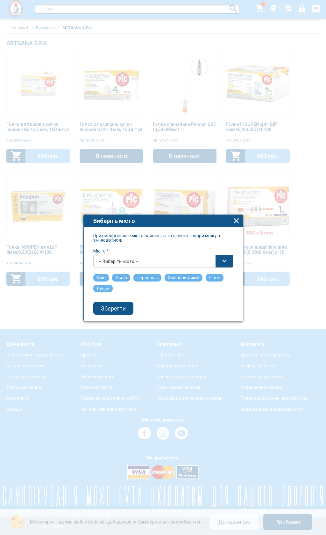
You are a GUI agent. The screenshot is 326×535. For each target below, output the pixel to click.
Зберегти (113, 308)
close (236, 220)
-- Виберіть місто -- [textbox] (118, 261)
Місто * (101, 250)
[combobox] (163, 261)
